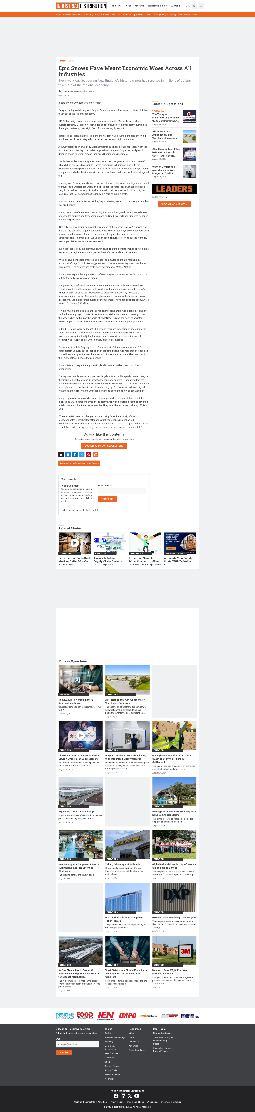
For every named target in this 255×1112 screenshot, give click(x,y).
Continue (107, 499)
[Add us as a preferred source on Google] (95, 454)
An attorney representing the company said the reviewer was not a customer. (78, 764)
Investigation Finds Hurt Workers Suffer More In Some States (74, 561)
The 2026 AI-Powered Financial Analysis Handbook (75, 701)
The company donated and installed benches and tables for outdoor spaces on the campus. (174, 873)
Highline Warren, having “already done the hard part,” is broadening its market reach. (80, 817)
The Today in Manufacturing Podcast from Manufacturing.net (166, 117)
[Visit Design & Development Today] (65, 1015)
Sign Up (63, 1052)
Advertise (102, 1102)
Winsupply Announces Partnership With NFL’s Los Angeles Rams (174, 813)
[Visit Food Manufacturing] (86, 1015)
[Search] (194, 6)
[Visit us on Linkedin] (123, 1096)
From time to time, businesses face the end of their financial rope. (126, 982)
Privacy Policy (116, 1102)
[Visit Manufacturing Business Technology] (190, 1015)
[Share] (68, 454)
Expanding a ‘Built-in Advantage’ (76, 811)
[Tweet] (81, 454)
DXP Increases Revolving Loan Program (174, 917)
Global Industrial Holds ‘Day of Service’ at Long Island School (174, 866)
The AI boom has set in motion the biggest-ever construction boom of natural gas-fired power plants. (79, 984)
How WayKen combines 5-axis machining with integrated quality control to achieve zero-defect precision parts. (127, 765)
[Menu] (201, 6)
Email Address (106, 486)
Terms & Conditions (135, 1102)
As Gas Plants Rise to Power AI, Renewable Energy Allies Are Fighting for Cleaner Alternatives (79, 973)
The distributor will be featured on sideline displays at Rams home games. (172, 820)
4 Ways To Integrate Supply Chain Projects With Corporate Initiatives (108, 561)
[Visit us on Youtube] (136, 1096)
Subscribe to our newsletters (104, 446)
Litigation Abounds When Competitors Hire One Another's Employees (145, 561)
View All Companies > (174, 204)
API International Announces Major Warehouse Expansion (164, 134)
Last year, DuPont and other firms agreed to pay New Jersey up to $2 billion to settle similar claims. (173, 980)
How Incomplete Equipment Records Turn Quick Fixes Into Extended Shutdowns (78, 867)
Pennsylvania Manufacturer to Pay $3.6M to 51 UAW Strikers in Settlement (171, 759)
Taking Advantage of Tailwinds (122, 864)
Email (58, 1039)
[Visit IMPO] (127, 1015)
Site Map (177, 1102)
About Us (78, 1102)
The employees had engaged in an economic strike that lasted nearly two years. (173, 767)
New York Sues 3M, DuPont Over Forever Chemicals (170, 972)
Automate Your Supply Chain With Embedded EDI (178, 561)
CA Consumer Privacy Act (158, 1102)
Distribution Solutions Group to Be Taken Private (124, 919)
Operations (66, 60)
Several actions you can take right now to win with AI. (79, 708)
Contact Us (90, 1102)
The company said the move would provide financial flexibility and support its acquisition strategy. (174, 924)
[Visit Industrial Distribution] (148, 1015)
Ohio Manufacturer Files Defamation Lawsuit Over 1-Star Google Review (166, 152)
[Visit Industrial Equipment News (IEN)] (105, 1015)
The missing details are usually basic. (76, 875)
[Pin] (88, 454)
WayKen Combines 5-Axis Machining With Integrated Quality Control (164, 170)
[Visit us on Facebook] (116, 1096)
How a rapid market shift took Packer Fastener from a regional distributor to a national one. (124, 871)
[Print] (61, 454)
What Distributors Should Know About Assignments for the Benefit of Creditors (126, 973)
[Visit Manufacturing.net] (169, 1015)
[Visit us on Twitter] (130, 1096)
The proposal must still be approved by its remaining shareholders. (125, 926)
